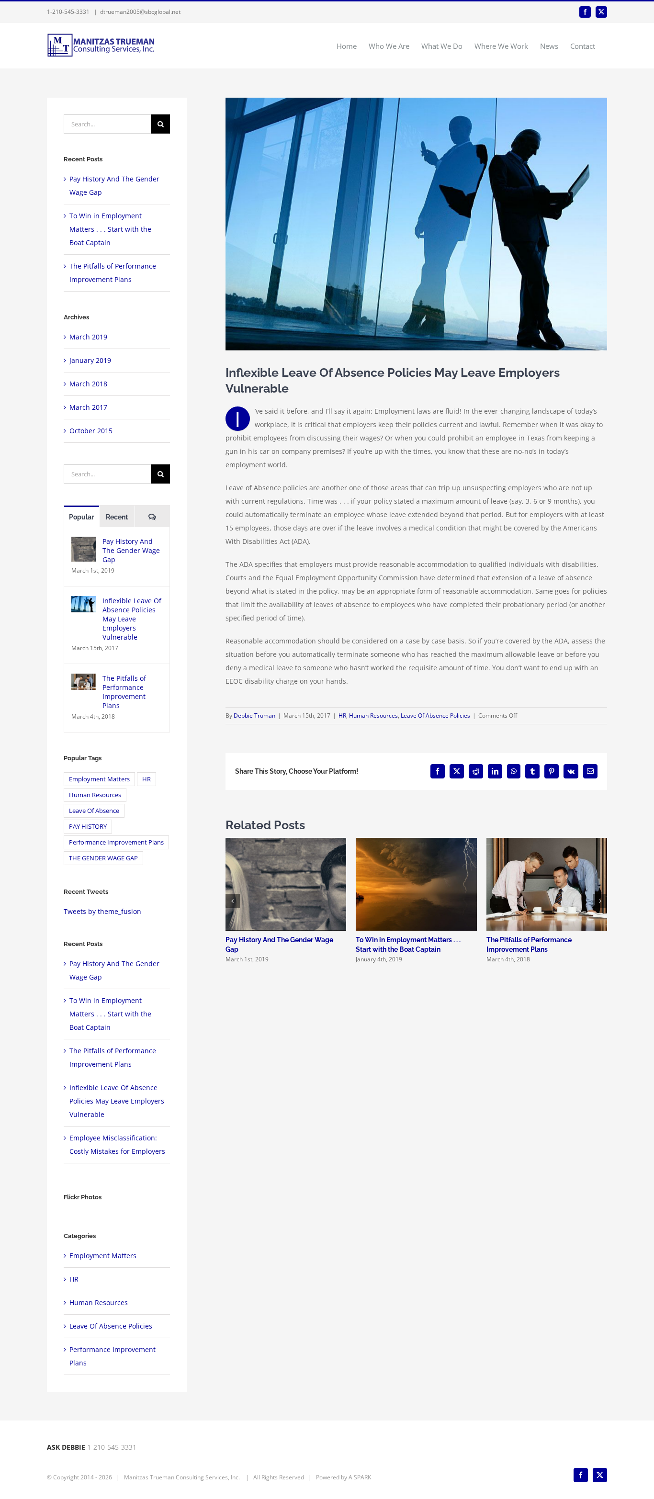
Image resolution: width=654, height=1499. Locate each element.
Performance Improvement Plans (116, 842)
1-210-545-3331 (68, 12)
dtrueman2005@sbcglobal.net (140, 12)
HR (342, 715)
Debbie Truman (254, 715)
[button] (233, 901)
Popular (81, 517)
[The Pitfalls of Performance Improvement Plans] (83, 680)
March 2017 (88, 407)
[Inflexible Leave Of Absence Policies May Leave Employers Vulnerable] (83, 602)
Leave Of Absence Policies (435, 715)
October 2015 (91, 430)
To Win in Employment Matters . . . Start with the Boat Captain (110, 229)
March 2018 (88, 383)
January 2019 (90, 360)
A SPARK (360, 1477)
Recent (117, 517)
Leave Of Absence (94, 811)
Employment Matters (99, 779)
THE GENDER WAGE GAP (103, 858)
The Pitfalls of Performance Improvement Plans (124, 692)
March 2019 (88, 336)
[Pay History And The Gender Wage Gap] (83, 543)
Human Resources (373, 715)
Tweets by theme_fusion (102, 911)
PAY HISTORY (88, 827)
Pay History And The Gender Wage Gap (131, 550)
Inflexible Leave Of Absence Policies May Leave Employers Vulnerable (131, 619)
